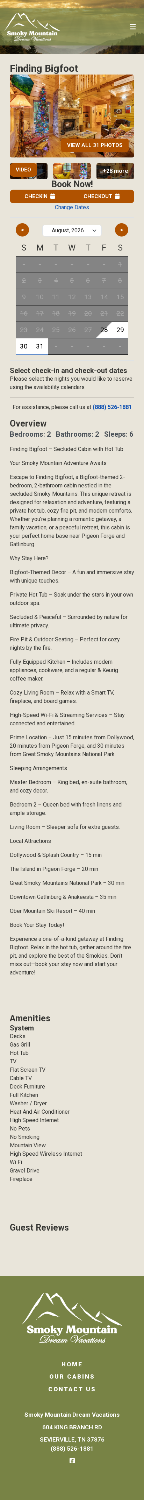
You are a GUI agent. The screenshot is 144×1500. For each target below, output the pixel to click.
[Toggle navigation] (133, 27)
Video (23, 170)
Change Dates (72, 207)
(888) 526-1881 (112, 407)
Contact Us (72, 1389)
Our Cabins (72, 1376)
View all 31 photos (95, 145)
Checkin (36, 196)
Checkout (98, 196)
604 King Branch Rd (72, 1427)
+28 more (115, 171)
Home (72, 1364)
